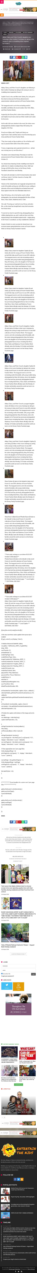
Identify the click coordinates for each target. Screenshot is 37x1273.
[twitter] (14, 57)
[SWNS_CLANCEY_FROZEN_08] (9, 506)
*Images (11, 32)
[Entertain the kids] (18, 2)
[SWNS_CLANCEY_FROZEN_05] (9, 393)
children (18, 32)
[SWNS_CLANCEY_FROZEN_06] (9, 430)
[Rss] (21, 1179)
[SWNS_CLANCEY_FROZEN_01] (9, 240)
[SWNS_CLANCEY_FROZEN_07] (9, 470)
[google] (17, 57)
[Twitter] (18, 1179)
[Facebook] (15, 1179)
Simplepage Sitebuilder (14, 1269)
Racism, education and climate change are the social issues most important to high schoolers (19, 849)
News (5, 34)
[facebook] (11, 57)
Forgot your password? (7, 976)
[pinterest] (19, 57)
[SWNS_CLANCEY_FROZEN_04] (9, 355)
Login (33, 974)
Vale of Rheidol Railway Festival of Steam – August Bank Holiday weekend (17, 946)
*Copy (8, 22)
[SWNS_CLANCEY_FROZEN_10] (9, 585)
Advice (5, 1107)
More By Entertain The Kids (17, 858)
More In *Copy (17, 861)
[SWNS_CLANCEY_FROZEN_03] (9, 315)
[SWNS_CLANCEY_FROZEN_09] (9, 543)
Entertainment (28, 32)
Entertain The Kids (8, 46)
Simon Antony (31, 1269)
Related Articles (18, 856)
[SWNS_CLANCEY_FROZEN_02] (9, 277)
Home (4, 22)
